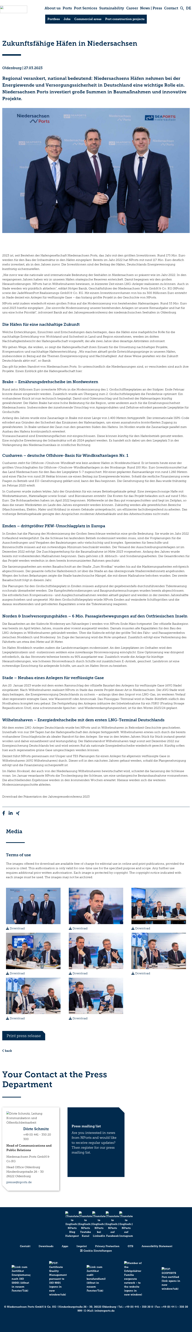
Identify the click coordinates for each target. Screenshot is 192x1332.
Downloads (46, 1246)
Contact (171, 8)
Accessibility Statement (157, 1246)
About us (53, 8)
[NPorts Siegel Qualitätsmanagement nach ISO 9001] (58, 1279)
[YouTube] (82, 1224)
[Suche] (182, 8)
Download (17, 928)
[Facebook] (109, 1224)
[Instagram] (123, 1224)
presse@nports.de (19, 1182)
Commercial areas (87, 19)
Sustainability (111, 8)
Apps (65, 1246)
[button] (30, 1126)
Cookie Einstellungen (97, 1250)
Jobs (67, 19)
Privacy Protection (107, 1246)
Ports (67, 8)
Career (132, 8)
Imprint (81, 1246)
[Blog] (69, 1224)
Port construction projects (125, 19)
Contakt (25, 1246)
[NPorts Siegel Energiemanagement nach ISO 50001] (21, 1279)
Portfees (53, 19)
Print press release (24, 1035)
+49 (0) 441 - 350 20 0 (138, 1306)
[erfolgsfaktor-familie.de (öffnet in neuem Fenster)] (133, 1279)
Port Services (85, 8)
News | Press (151, 8)
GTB (130, 1246)
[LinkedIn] (96, 1224)
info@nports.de (104, 1310)
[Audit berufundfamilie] (96, 1279)
